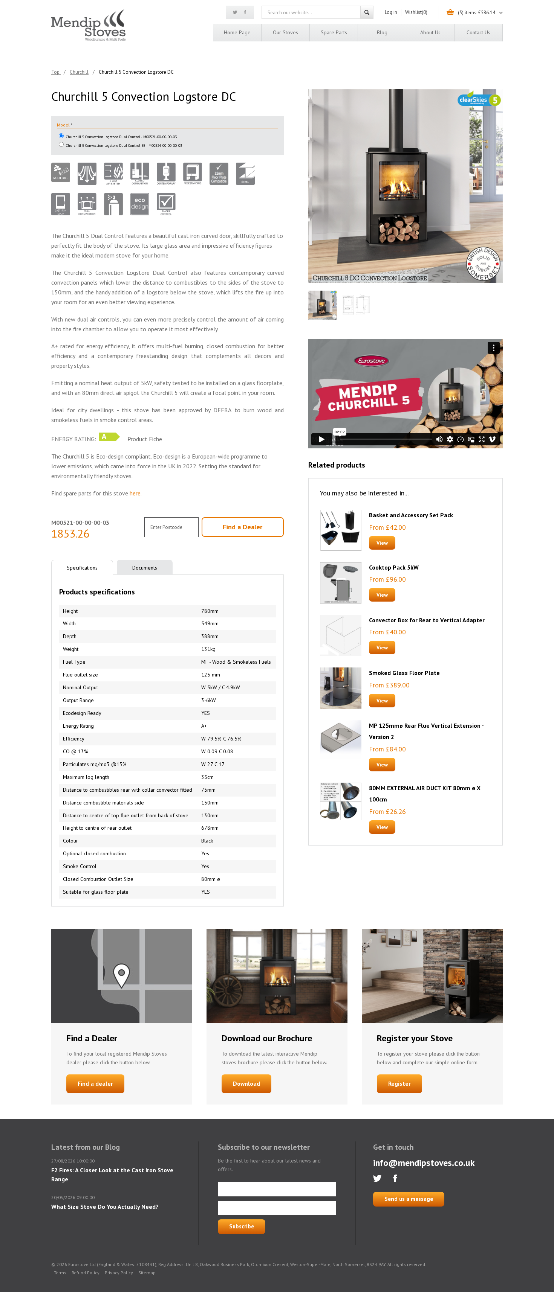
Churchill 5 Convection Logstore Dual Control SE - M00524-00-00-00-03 (124, 145)
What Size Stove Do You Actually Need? (105, 1206)
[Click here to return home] (88, 39)
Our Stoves (285, 32)
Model (63, 125)
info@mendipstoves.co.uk (424, 1163)
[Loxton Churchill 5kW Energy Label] (109, 439)
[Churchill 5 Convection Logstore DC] (405, 186)
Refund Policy (85, 1272)
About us (430, 32)
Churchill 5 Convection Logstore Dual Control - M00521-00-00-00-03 (121, 136)
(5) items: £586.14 (476, 12)
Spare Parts (334, 32)
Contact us (478, 32)
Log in (391, 12)
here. (136, 493)
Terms (60, 1272)
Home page (237, 32)
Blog (382, 32)
